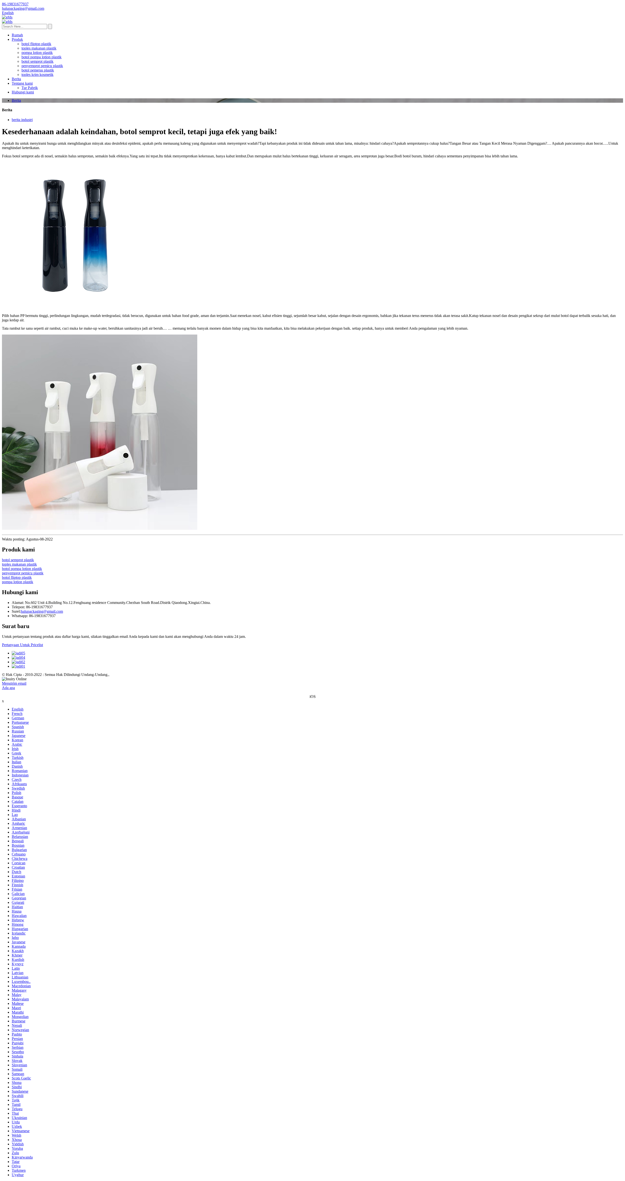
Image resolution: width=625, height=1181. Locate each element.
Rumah (17, 35)
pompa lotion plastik (37, 53)
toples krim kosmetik (37, 74)
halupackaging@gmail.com (42, 611)
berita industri (22, 120)
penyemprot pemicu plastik (42, 66)
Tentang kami (22, 83)
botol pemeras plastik (37, 70)
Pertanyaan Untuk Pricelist (22, 645)
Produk (17, 39)
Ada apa (8, 688)
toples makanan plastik (38, 48)
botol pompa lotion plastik (41, 57)
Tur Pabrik (29, 88)
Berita (16, 79)
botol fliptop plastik (36, 44)
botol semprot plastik (37, 61)
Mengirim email (14, 683)
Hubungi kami (23, 92)
